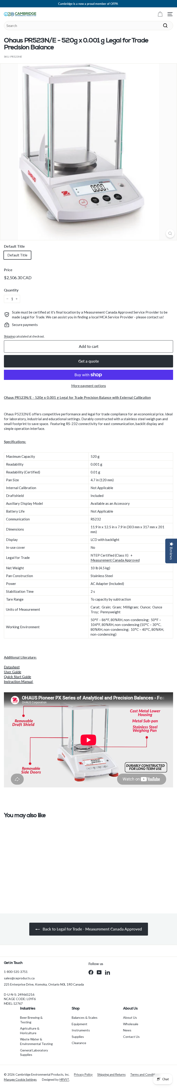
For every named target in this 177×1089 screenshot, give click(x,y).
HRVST (64, 1079)
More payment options (88, 386)
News (127, 1030)
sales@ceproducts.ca (19, 978)
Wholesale (130, 1024)
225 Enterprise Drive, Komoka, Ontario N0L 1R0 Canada (44, 984)
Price (8, 269)
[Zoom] (170, 233)
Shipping (9, 336)
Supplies (78, 1037)
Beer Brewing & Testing (31, 1020)
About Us (130, 1017)
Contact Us (131, 1037)
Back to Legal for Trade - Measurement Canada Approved (92, 929)
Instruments (81, 1030)
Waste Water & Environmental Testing (36, 1041)
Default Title (14, 246)
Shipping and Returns (111, 1074)
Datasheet (12, 667)
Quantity (11, 290)
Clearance (79, 1043)
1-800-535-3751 (16, 972)
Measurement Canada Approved (115, 560)
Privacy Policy (83, 1074)
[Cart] (160, 14)
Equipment (79, 1024)
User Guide (12, 672)
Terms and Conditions (145, 1074)
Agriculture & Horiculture (29, 1030)
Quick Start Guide (17, 677)
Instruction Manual (18, 681)
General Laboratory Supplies (34, 1052)
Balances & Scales (84, 1017)
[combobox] (88, 25)
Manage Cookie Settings (20, 1079)
